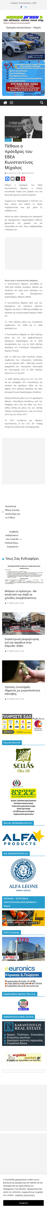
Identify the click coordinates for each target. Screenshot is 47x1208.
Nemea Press (29, 173)
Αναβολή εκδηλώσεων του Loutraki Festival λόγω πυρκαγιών (11, 539)
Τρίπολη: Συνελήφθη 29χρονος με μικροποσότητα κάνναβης (22, 690)
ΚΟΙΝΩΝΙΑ (17, 140)
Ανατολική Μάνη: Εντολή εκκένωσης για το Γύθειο (12, 512)
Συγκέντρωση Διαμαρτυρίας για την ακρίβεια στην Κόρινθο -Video (22, 642)
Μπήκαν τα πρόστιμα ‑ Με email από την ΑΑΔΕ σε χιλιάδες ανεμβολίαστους (21, 594)
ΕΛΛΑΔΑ (8, 140)
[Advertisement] (23, 253)
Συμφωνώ (23, 1203)
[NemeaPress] (5, 103)
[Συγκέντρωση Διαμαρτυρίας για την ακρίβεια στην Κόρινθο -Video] (23, 614)
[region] (23, 1191)
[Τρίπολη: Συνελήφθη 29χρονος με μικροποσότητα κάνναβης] (23, 662)
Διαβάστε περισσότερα (25, 1195)
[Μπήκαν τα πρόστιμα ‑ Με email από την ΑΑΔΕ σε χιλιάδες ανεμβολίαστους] (23, 566)
